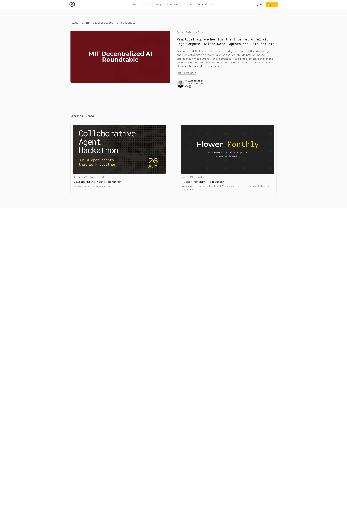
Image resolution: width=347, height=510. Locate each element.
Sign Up (271, 4)
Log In (258, 4)
